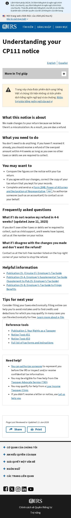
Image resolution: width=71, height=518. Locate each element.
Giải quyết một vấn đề (21, 461)
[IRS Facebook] (5, 488)
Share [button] (18, 429)
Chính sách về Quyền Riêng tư (35, 507)
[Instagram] (18, 488)
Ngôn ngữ (13, 469)
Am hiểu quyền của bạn (21, 454)
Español (63, 63)
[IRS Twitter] (11, 488)
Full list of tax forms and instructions (32, 342)
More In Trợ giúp (16, 74)
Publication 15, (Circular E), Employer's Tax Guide (34, 273)
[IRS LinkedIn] (24, 488)
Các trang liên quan (20, 476)
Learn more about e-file (50, 317)
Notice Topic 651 (20, 334)
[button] (44, 27)
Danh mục (61, 27)
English (51, 63)
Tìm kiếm (27, 27)
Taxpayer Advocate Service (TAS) (29, 382)
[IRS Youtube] (31, 488)
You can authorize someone (26, 366)
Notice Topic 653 (20, 338)
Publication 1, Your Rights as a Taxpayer (33, 330)
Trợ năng (35, 512)
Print (38, 429)
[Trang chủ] (9, 26)
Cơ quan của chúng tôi (22, 447)
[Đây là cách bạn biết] (35, 17)
